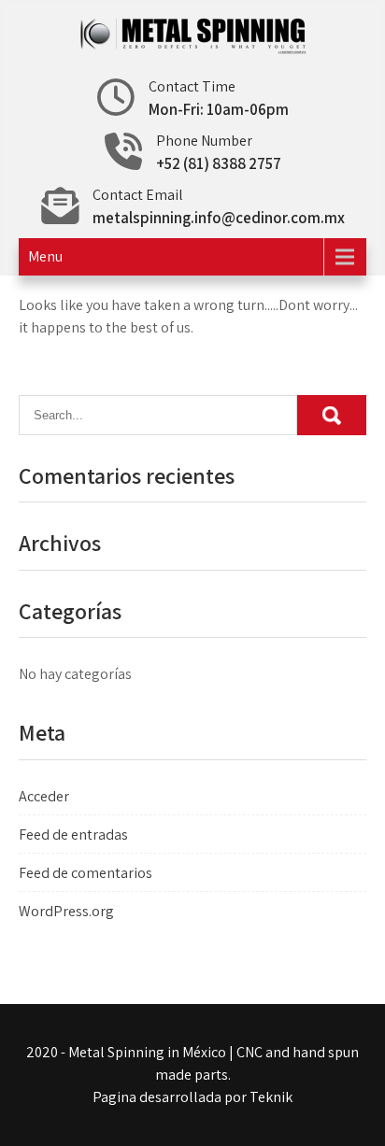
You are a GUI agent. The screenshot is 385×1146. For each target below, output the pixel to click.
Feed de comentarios (85, 873)
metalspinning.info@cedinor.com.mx (219, 217)
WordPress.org (66, 911)
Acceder (44, 796)
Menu (45, 256)
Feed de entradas (73, 834)
